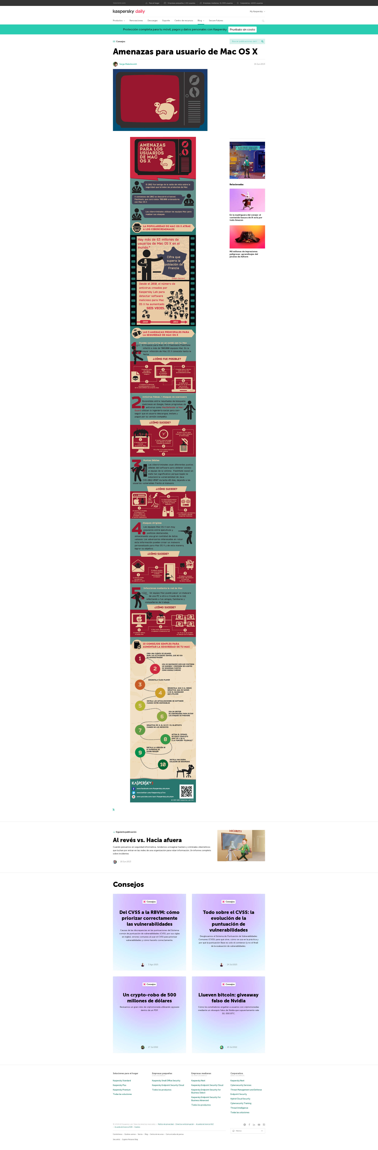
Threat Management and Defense (246, 1090)
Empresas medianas (201, 1073)
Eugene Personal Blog (130, 1139)
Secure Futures (216, 20)
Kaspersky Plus (119, 1085)
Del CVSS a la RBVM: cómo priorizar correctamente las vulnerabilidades (149, 918)
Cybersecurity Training (240, 1103)
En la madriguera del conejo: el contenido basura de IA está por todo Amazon (246, 217)
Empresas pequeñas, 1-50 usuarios (181, 3)
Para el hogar (154, 3)
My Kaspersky (256, 11)
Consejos (120, 41)
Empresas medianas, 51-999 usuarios (218, 3)
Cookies (137, 1127)
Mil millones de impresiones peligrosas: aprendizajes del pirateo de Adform (244, 254)
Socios (140, 1134)
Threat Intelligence (239, 1108)
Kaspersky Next (198, 1081)
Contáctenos (117, 1134)
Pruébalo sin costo (242, 29)
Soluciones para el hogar (125, 1073)
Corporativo (236, 1073)
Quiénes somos (130, 1134)
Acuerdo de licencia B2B (123, 1127)
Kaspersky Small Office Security (166, 1081)
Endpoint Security (238, 1094)
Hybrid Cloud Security (240, 1099)
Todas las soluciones (122, 1094)
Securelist (116, 1139)
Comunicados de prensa (175, 1134)
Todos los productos (161, 1090)
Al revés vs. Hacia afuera (147, 840)
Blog (200, 20)
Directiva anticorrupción (185, 1124)
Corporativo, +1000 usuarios (251, 3)
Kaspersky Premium (122, 1090)
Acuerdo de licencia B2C (205, 1124)
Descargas (153, 20)
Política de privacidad (166, 1124)
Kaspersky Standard (122, 1081)
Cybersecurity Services (240, 1085)
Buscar (262, 41)
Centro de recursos (184, 20)
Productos (118, 20)
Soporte (166, 20)
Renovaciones (136, 20)
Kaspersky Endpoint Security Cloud (168, 1085)
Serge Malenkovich (128, 64)
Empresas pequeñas (162, 1073)
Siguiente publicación (126, 832)
